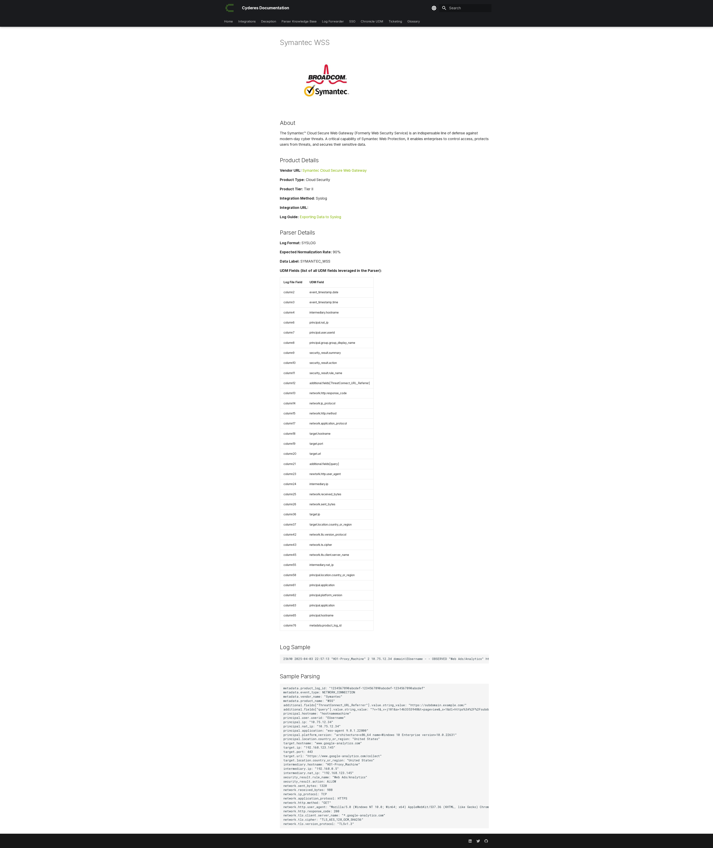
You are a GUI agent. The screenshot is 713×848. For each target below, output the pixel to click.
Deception (268, 21)
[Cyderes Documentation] (229, 8)
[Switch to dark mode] (434, 8)
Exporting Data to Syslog (320, 217)
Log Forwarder (333, 21)
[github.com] (486, 840)
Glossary (413, 21)
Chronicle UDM (372, 21)
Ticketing (395, 21)
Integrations (247, 21)
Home (228, 21)
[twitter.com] (478, 840)
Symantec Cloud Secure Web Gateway (334, 170)
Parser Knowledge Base (299, 21)
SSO (352, 21)
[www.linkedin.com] (470, 840)
